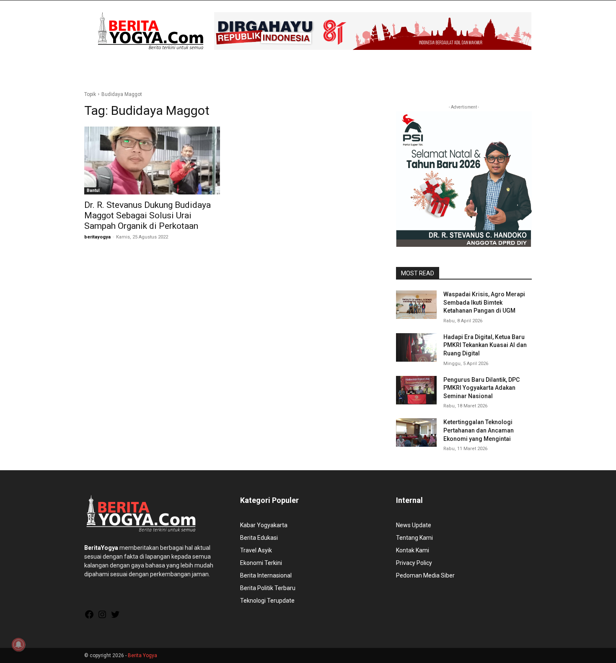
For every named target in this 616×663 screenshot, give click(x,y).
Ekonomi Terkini (261, 562)
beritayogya (97, 237)
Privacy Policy (414, 562)
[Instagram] (102, 617)
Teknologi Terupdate (267, 600)
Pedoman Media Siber (425, 575)
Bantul (93, 190)
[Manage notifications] (18, 644)
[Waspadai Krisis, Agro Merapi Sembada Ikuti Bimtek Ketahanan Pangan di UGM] (416, 304)
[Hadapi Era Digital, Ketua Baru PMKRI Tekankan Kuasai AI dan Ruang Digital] (416, 347)
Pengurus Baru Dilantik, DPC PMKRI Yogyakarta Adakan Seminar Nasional (481, 387)
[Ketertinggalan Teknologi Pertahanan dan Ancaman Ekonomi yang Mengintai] (416, 432)
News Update (413, 525)
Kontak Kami (412, 550)
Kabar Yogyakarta (263, 525)
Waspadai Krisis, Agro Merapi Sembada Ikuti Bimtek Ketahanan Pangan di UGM (484, 302)
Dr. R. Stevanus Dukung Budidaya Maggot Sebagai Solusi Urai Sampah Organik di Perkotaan (147, 215)
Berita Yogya (142, 655)
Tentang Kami (414, 537)
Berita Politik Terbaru (267, 588)
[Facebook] (89, 617)
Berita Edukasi (259, 537)
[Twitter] (115, 617)
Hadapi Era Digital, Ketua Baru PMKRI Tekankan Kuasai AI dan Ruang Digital (485, 345)
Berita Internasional (266, 575)
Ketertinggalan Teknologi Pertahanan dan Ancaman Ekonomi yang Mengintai (478, 430)
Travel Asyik (256, 550)
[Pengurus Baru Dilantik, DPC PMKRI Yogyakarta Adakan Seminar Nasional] (416, 390)
